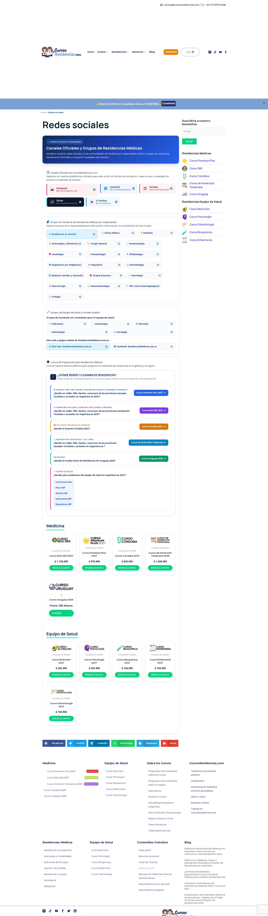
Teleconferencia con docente (154, 884)
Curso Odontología (116, 795)
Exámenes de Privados (56, 862)
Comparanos (197, 780)
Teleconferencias (157, 824)
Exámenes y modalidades (57, 856)
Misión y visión (198, 796)
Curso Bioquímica (116, 783)
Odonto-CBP (62, 493)
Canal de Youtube (148, 862)
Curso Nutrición (114, 771)
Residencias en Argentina (57, 850)
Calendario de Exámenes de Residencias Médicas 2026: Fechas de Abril (204, 886)
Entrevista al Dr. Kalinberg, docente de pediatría (204, 788)
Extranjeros (50, 880)
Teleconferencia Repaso (151, 890)
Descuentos (154, 790)
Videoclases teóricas (159, 830)
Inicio (90, 51)
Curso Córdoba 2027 (55, 790)
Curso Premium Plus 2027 (72, 771)
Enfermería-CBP (63, 498)
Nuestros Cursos (157, 796)
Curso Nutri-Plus (64, 482)
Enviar (189, 141)
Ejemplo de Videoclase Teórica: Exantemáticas (155, 876)
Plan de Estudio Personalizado (164, 812)
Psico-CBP (60, 487)
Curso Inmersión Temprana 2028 (72, 784)
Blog (152, 51)
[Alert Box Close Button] (264, 103)
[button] (53, 743)
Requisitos (49, 886)
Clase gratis (145, 850)
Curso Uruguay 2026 (55, 796)
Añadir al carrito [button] (61, 567)
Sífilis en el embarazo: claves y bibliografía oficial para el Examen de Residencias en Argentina (203, 863)
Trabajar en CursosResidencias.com (203, 810)
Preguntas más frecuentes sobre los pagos (162, 782)
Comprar (57, 612)
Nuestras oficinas (200, 802)
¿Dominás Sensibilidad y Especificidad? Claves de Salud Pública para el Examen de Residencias (205, 874)
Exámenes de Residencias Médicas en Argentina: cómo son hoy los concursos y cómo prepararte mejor (204, 851)
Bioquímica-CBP (63, 504)
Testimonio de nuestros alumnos (203, 773)
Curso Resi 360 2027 (72, 777)
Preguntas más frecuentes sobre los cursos (162, 773)
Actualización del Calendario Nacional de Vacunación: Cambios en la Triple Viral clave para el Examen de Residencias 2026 (204, 898)
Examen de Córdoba (55, 868)
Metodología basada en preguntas (161, 804)
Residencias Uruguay (55, 874)
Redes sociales (146, 868)
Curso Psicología (115, 777)
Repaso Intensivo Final (160, 818)
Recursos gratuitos (149, 856)
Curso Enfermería (115, 789)
